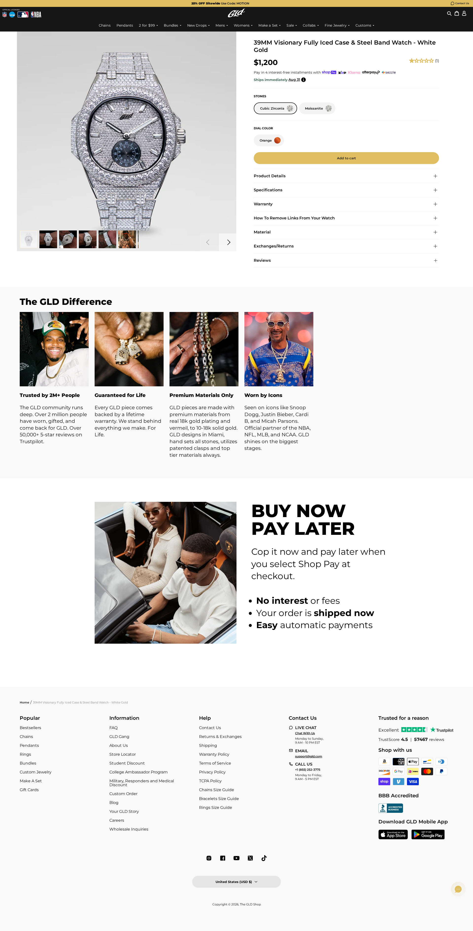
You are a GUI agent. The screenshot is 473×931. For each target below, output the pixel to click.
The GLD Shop (250, 904)
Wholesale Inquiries (128, 829)
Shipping (208, 745)
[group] (228, 3)
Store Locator (122, 754)
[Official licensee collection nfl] (4, 14)
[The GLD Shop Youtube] (236, 858)
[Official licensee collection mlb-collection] (22, 14)
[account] (464, 13)
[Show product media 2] (48, 239)
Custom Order (123, 793)
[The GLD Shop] (236, 12)
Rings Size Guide (215, 807)
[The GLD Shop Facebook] (223, 858)
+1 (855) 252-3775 (307, 769)
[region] (236, 390)
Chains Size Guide (216, 789)
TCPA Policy (210, 781)
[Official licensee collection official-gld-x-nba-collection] (36, 14)
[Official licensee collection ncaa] (12, 14)
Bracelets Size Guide (219, 798)
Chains (26, 736)
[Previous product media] (209, 242)
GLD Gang (119, 736)
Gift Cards (29, 789)
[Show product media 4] (88, 239)
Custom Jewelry (35, 772)
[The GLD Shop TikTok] (264, 858)
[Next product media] (227, 242)
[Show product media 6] (127, 239)
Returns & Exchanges (220, 736)
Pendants (29, 745)
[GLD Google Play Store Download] (428, 835)
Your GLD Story (124, 811)
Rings (25, 754)
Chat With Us (305, 733)
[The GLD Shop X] (250, 858)
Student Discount (127, 763)
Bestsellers (30, 727)
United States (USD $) (234, 882)
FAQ (113, 727)
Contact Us (462, 3)
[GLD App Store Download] (393, 835)
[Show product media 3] (68, 239)
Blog (113, 802)
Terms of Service (215, 763)
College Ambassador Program (138, 772)
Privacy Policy (212, 772)
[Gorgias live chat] (458, 889)
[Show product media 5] (107, 239)
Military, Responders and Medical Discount (141, 783)
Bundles (28, 763)
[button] (449, 13)
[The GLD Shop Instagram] (209, 858)
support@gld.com (308, 756)
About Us (118, 745)
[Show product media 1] (28, 239)
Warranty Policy (214, 754)
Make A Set (31, 781)
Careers (116, 820)
